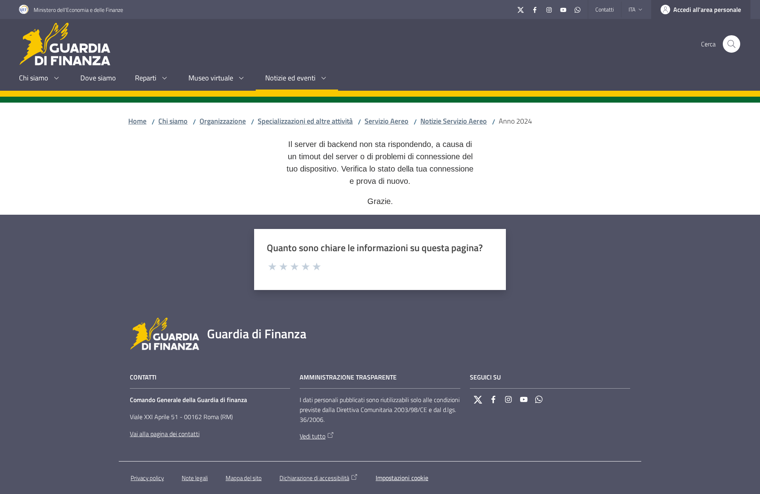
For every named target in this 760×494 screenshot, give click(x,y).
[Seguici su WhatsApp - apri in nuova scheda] (577, 9)
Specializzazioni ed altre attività (305, 121)
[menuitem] (40, 79)
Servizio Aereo (386, 121)
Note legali (195, 478)
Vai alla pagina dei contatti (165, 434)
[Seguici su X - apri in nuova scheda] (520, 9)
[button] (731, 43)
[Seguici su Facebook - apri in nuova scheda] (534, 9)
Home (137, 121)
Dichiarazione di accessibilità (314, 478)
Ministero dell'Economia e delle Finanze (78, 10)
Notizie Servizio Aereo (453, 121)
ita (632, 9)
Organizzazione (223, 121)
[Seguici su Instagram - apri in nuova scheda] (549, 9)
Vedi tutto (312, 436)
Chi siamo (173, 121)
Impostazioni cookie (402, 478)
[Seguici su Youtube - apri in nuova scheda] (563, 9)
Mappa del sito (244, 478)
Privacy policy (147, 478)
